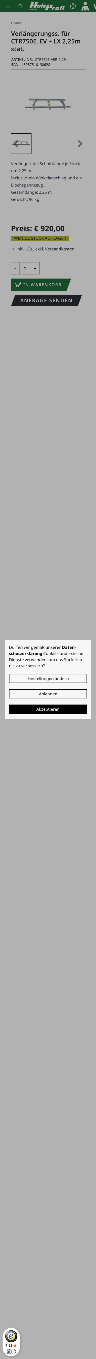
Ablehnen (48, 694)
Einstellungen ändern (48, 678)
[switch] (11, 1351)
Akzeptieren (48, 709)
